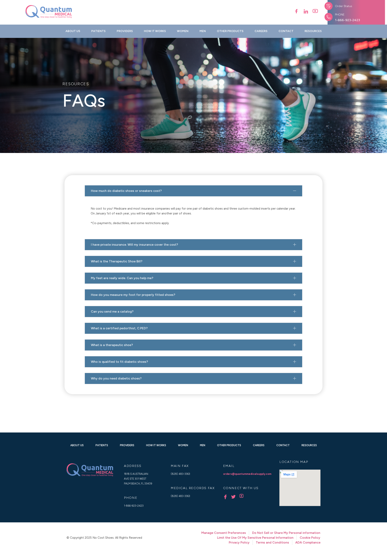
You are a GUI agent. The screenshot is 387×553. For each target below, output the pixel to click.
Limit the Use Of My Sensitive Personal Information (255, 537)
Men (203, 31)
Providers (125, 31)
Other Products (230, 31)
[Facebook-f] (296, 11)
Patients (98, 31)
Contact (286, 31)
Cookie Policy (310, 537)
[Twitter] (233, 497)
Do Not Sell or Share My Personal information (286, 533)
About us (73, 31)
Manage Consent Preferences (223, 533)
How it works (155, 31)
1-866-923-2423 (347, 20)
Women (182, 31)
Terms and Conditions (272, 542)
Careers (261, 31)
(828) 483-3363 (180, 473)
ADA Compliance (307, 542)
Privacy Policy (239, 542)
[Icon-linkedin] (306, 11)
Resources (313, 31)
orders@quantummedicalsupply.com (247, 473)
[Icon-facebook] (225, 497)
